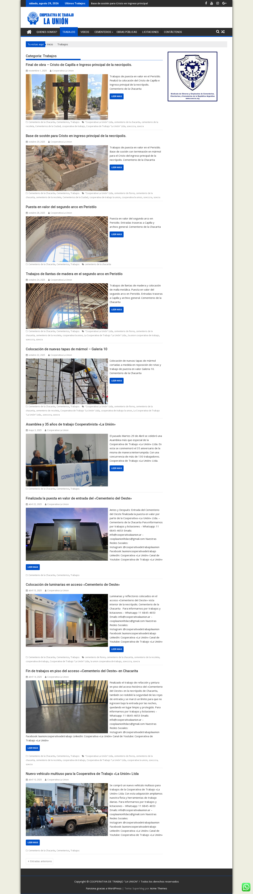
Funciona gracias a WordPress (104, 888)
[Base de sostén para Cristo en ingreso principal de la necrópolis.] (67, 147)
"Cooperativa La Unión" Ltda (99, 122)
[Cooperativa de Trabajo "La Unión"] (29, 31)
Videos (85, 32)
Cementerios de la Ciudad (48, 126)
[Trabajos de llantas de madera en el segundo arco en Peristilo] (67, 285)
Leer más (116, 96)
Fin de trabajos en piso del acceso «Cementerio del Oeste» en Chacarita (82, 671)
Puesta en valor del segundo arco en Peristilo (118, 3)
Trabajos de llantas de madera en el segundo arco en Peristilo (74, 274)
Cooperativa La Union (63, 70)
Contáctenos (173, 32)
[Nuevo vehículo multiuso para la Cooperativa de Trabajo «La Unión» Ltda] (67, 785)
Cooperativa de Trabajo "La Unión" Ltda (105, 126)
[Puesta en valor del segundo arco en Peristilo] (67, 218)
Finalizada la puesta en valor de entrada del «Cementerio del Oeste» (79, 498)
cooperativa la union (132, 197)
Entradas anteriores (41, 861)
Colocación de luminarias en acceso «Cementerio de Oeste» (73, 584)
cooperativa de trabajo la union (104, 197)
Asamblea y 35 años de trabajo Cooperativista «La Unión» (71, 424)
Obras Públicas (127, 32)
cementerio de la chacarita (127, 122)
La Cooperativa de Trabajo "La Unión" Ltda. (105, 335)
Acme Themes (158, 888)
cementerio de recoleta (47, 410)
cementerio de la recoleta (48, 197)
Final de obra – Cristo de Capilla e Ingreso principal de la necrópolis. (79, 65)
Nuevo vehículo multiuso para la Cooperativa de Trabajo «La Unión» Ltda (82, 774)
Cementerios (102, 32)
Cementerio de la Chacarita (42, 122)
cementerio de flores (124, 193)
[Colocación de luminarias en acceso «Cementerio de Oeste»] (67, 596)
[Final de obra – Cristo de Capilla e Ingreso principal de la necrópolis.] (67, 76)
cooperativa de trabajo (73, 126)
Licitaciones (150, 32)
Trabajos (68, 32)
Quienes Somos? (46, 32)
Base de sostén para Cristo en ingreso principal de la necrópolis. (76, 136)
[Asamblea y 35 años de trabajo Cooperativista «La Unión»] (67, 436)
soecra (140, 126)
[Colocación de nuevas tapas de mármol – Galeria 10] (67, 360)
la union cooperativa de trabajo (143, 335)
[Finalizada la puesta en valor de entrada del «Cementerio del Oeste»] (67, 510)
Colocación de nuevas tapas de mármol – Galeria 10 (66, 349)
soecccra (131, 126)
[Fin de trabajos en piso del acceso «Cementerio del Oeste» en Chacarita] (67, 682)
